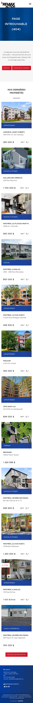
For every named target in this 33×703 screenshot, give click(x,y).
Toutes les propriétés (16, 654)
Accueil (7, 68)
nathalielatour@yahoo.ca (16, 679)
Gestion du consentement (17, 698)
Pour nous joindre (21, 68)
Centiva (20, 700)
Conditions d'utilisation (24, 697)
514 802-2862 (11, 677)
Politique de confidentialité (9, 697)
